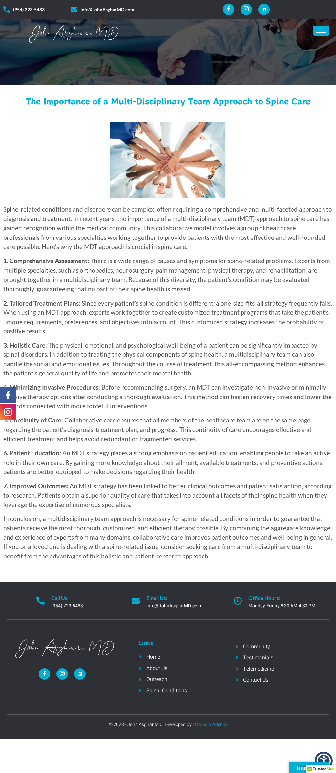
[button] (324, 761)
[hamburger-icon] (321, 31)
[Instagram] (246, 9)
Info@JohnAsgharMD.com (173, 605)
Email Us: (156, 598)
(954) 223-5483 (67, 605)
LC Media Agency (209, 724)
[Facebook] (228, 9)
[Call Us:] (40, 601)
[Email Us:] (136, 601)
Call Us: (60, 598)
